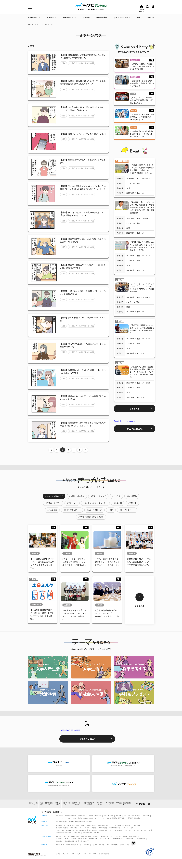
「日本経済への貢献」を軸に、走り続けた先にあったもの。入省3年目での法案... (142, 66)
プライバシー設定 (100, 803)
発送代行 (86, 844)
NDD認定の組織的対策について (123, 803)
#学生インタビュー (127, 510)
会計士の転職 (133, 836)
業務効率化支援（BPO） (73, 844)
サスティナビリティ (76, 854)
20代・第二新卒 (86, 836)
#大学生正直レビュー (72, 510)
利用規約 (41, 803)
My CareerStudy (81, 830)
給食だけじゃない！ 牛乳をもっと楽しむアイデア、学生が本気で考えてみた (139, 562)
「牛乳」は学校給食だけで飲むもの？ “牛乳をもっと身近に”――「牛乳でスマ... (107, 562)
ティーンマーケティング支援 (121, 825)
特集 (138, 17)
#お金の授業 (52, 510)
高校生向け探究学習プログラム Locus (80, 821)
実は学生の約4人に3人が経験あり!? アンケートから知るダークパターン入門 (141, 133)
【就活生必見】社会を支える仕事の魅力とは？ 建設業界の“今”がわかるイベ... (142, 117)
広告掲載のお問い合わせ (89, 803)
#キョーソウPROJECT (54, 496)
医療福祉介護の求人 (134, 818)
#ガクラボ (116, 496)
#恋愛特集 (132, 503)
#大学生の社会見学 (76, 496)
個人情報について (49, 803)
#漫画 (63, 63)
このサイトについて (33, 803)
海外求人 (118, 815)
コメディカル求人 (105, 838)
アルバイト (146, 815)
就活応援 (86, 17)
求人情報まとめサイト (62, 825)
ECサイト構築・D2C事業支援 (65, 830)
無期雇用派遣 (141, 838)
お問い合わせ (58, 803)
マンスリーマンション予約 (142, 830)
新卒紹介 (96, 836)
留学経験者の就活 (70, 815)
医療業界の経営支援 (71, 841)
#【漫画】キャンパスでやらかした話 (81, 63)
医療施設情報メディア (106, 830)
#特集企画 (118, 503)
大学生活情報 (136, 825)
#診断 (111, 510)
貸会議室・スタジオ (98, 844)
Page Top (145, 803)
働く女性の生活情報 (62, 828)
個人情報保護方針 (104, 854)
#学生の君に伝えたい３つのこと (91, 517)
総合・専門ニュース (78, 825)
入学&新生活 (33, 17)
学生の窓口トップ (33, 24)
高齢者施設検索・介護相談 (91, 832)
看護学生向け (82, 815)
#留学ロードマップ (98, 496)
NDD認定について (110, 803)
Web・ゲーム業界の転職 (71, 836)
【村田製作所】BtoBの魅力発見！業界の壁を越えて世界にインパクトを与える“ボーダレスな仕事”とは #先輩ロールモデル (142, 372)
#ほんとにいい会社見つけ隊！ (95, 503)
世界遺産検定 (103, 828)
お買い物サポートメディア (123, 830)
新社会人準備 (101, 17)
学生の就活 (59, 815)
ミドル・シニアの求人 (69, 818)
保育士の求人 (130, 838)
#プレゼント (72, 503)
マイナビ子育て (128, 828)
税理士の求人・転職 (62, 838)
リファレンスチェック (127, 844)
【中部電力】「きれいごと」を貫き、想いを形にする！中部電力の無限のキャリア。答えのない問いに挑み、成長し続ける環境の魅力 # (142, 207)
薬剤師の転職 (82, 838)
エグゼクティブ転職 (121, 836)
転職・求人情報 (108, 815)
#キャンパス (49, 24)
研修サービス (60, 844)
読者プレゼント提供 (76, 803)
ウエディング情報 (90, 828)
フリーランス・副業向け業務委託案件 (114, 818)
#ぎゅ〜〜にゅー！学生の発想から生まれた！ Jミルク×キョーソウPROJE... (74, 562)
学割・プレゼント (121, 17)
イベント (150, 17)
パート (58, 818)
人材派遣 (58, 836)
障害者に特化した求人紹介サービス (89, 818)
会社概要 (58, 854)
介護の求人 (59, 841)
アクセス (65, 854)
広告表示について (66, 803)
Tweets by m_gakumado (124, 421)
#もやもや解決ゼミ (94, 510)
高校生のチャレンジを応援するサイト (98, 825)
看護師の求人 (93, 838)
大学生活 (50, 17)
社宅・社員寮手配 (112, 844)
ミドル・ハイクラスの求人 (132, 815)
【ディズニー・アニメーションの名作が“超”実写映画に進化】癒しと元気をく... (142, 100)
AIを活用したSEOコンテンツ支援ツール (68, 832)
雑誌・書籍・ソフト (76, 828)
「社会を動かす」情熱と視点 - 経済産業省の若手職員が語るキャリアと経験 (142, 83)
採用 (85, 854)
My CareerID (93, 830)
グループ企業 (92, 854)
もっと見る (135, 409)
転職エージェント (106, 836)
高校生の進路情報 (61, 821)
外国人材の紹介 (84, 841)
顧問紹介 (73, 838)
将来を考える (68, 17)
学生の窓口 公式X (134, 429)
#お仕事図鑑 (132, 496)
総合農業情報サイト (115, 828)
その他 (133, 93)
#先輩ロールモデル (53, 503)
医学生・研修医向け (95, 815)
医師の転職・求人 (118, 838)
